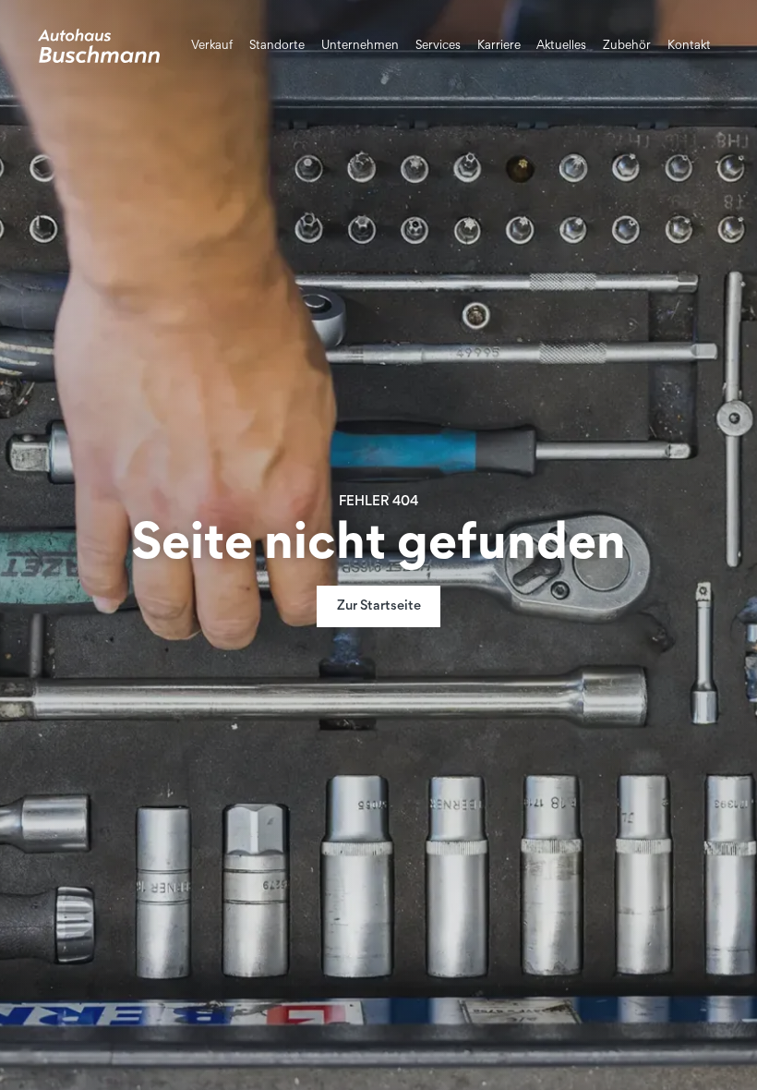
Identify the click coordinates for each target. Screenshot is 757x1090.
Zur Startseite (379, 606)
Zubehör (627, 46)
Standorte (277, 46)
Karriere (499, 46)
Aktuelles (561, 46)
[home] (99, 46)
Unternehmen (360, 46)
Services (438, 46)
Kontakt (689, 46)
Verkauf (212, 46)
